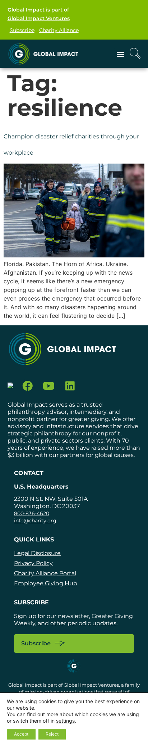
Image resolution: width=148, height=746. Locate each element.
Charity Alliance (59, 30)
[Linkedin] (70, 386)
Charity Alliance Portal (45, 573)
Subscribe (22, 30)
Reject (52, 734)
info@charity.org (35, 520)
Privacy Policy (33, 563)
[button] (120, 54)
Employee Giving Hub (45, 583)
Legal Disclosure (37, 553)
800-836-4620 (31, 513)
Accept (21, 734)
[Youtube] (48, 386)
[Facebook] (27, 386)
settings (65, 721)
